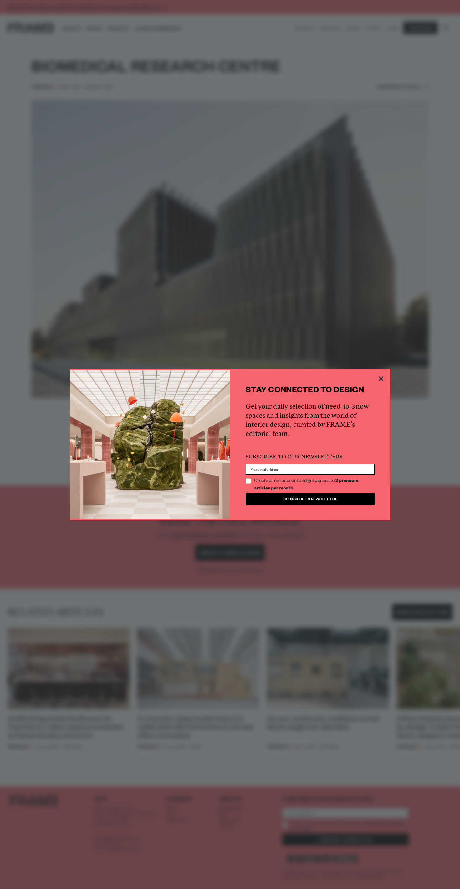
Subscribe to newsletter (310, 499)
